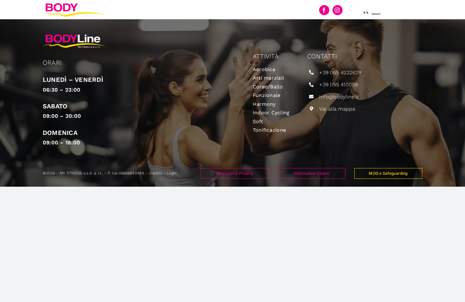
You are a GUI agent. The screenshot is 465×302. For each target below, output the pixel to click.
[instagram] (337, 10)
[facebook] (324, 10)
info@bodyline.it (339, 97)
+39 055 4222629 (340, 72)
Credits (155, 173)
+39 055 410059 (338, 85)
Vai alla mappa (337, 109)
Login (172, 173)
